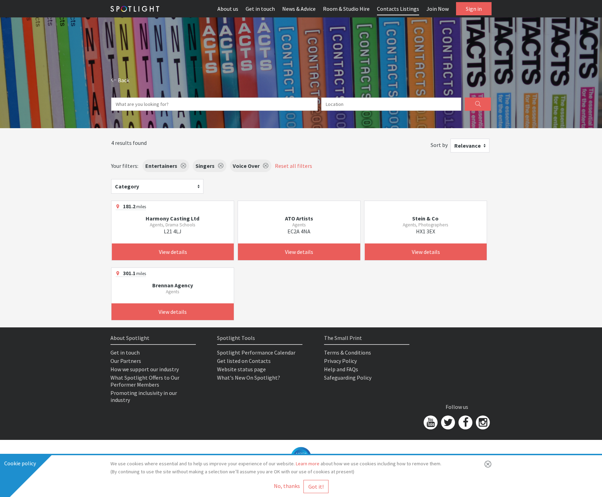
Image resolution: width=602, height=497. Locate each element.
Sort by (439, 144)
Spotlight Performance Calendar (256, 352)
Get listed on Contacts (244, 360)
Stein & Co (425, 218)
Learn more (307, 463)
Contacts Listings (398, 8)
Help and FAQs (341, 369)
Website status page (241, 369)
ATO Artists (299, 218)
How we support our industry (144, 369)
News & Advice (299, 8)
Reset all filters (293, 165)
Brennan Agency (172, 285)
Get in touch (260, 8)
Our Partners (125, 360)
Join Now (437, 8)
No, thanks (287, 485)
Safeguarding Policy (347, 377)
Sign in (474, 8)
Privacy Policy (340, 360)
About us (227, 8)
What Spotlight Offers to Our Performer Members (144, 381)
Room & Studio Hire (346, 8)
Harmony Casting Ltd (172, 218)
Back (123, 80)
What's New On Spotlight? (248, 377)
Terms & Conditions (347, 352)
